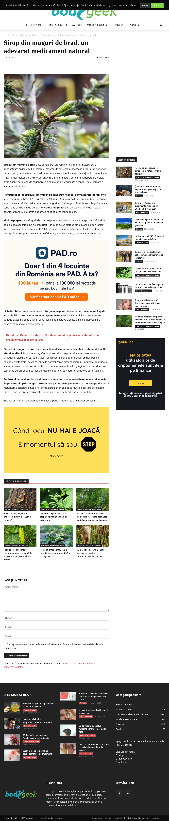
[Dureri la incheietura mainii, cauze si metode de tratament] (12, 755)
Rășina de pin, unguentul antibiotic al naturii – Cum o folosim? (17, 516)
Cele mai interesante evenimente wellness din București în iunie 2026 (146, 206)
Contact (155, 818)
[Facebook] (7, 64)
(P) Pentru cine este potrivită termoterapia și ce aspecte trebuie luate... (149, 189)
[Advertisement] (140, 87)
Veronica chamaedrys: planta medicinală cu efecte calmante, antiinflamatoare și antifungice (91, 516)
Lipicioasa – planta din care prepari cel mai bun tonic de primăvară (53, 516)
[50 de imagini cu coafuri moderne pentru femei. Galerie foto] (68, 730)
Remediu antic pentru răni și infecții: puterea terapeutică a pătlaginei (55, 553)
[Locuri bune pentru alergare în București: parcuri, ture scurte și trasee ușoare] (124, 223)
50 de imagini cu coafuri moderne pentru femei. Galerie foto (93, 729)
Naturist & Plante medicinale (25, 35)
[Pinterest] (22, 64)
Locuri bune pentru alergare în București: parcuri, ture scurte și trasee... (149, 222)
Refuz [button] (134, 5)
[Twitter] (14, 64)
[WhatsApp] (29, 64)
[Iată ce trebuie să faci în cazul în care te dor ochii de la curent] (68, 714)
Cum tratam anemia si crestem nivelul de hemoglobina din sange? (94, 747)
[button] (161, 25)
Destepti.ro (122, 755)
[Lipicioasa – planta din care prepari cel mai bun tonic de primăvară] (56, 499)
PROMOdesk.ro (124, 744)
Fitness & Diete (35, 25)
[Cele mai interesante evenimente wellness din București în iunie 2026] (124, 207)
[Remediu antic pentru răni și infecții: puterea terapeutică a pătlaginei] (56, 536)
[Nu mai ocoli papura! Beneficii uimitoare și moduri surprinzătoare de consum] (92, 536)
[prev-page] (6, 566)
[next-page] (11, 566)
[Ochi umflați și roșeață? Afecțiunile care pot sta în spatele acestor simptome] (124, 304)
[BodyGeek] (84, 10)
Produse (134, 25)
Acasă (6, 35)
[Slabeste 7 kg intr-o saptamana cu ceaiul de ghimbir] (12, 707)
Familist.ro (121, 762)
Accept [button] (157, 5)
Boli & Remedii (58, 25)
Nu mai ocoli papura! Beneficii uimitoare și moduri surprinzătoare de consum (90, 553)
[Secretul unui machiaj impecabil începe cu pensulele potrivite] (124, 288)
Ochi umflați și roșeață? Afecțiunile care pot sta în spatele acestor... (147, 303)
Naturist (76, 25)
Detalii (145, 5)
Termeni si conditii (113, 818)
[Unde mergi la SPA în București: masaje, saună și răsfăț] (124, 240)
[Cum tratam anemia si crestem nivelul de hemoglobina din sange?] (68, 748)
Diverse (120, 25)
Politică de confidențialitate (136, 818)
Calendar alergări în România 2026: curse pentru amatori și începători (149, 255)
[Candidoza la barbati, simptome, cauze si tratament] (12, 723)
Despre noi (97, 818)
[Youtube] (128, 793)
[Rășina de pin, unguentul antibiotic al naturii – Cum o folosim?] (20, 499)
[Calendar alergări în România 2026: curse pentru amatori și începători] (124, 256)
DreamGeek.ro (124, 758)
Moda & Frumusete (99, 25)
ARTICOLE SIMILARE (16, 481)
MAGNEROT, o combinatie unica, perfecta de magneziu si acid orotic (94, 696)
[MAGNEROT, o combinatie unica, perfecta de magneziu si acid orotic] (68, 696)
